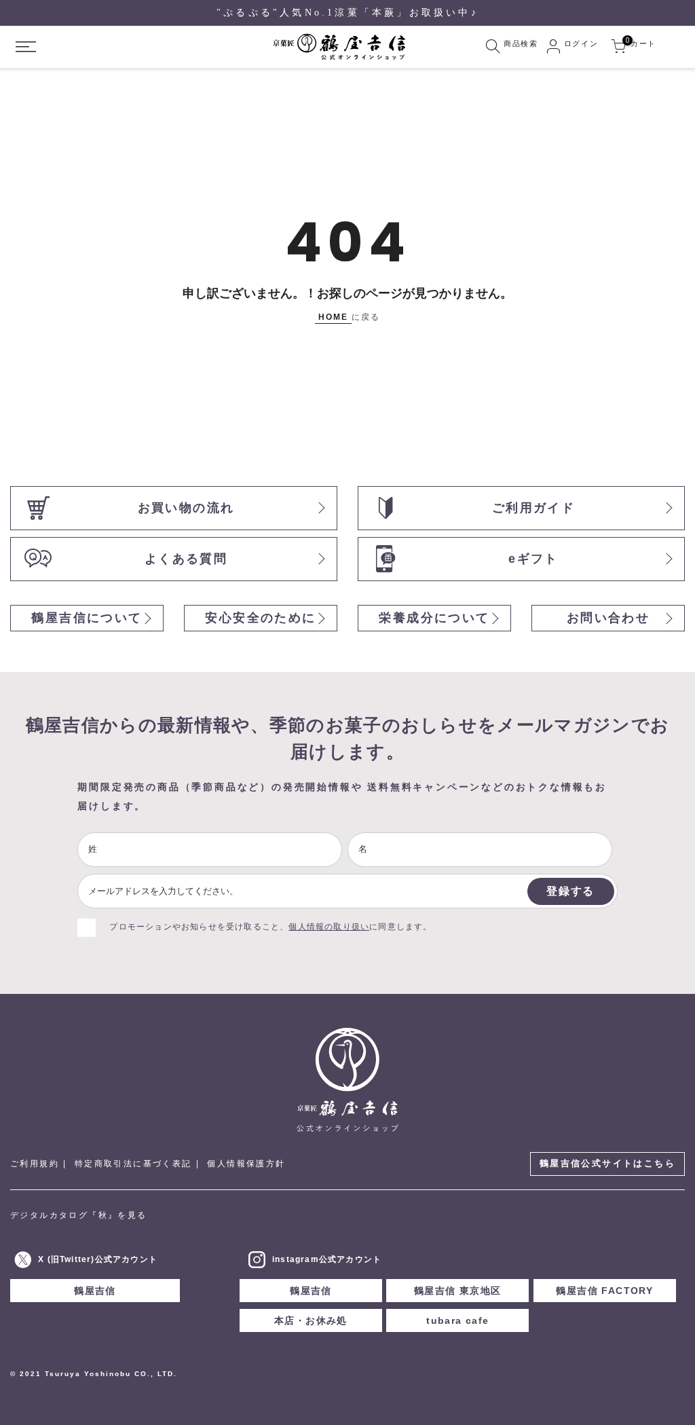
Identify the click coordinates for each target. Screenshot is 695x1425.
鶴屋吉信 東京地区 (458, 1290)
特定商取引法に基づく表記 (133, 1163)
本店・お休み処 (311, 1320)
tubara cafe (457, 1320)
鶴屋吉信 (95, 1290)
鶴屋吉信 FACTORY (604, 1290)
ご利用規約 (34, 1163)
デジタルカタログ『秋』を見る (78, 1215)
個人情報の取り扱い (328, 926)
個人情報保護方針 (246, 1163)
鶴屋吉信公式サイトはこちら (607, 1163)
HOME (333, 317)
